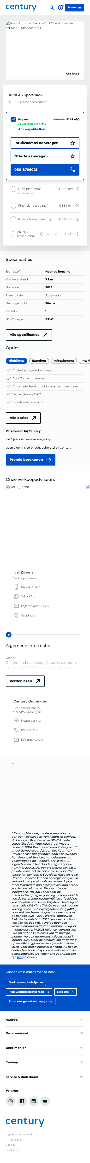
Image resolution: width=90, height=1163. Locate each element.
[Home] (21, 7)
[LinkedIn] (33, 1101)
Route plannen (31, 720)
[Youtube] (45, 1101)
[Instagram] (10, 1101)
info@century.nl (32, 739)
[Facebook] (22, 1101)
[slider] (9, 635)
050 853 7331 (30, 730)
